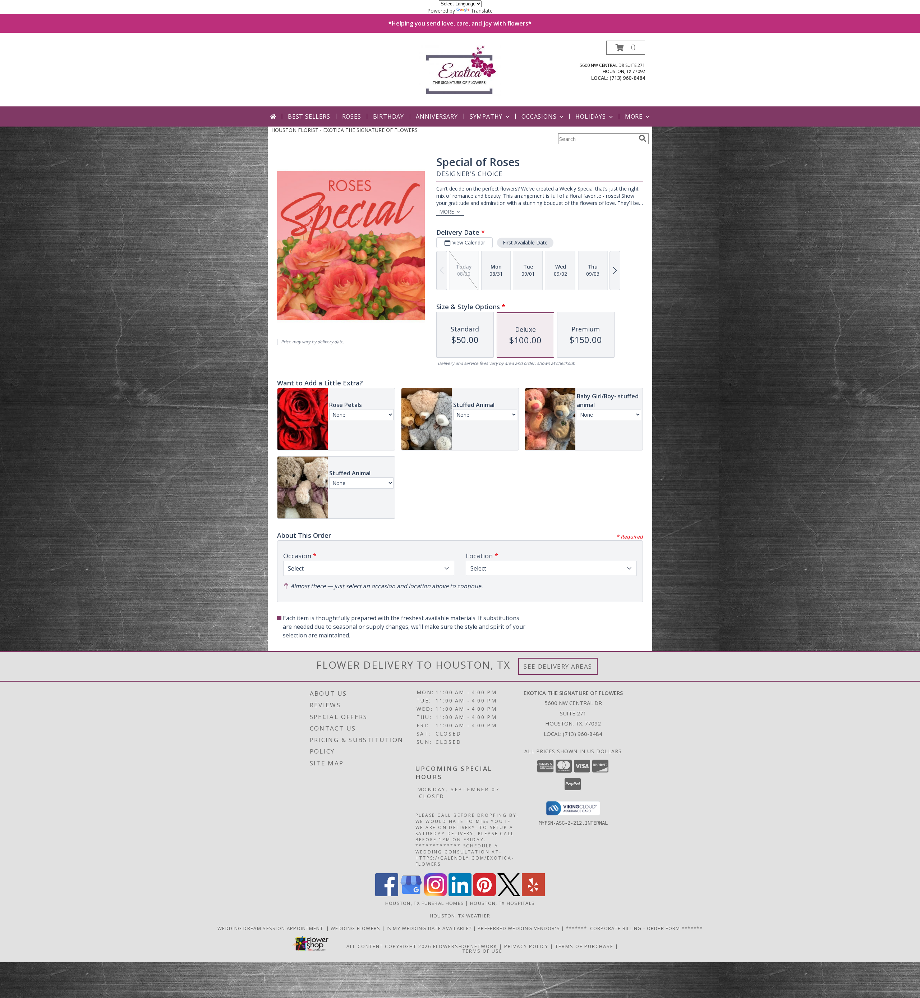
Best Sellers (309, 116)
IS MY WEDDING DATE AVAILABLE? (430, 928)
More (634, 116)
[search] (642, 138)
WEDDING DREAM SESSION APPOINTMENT (271, 928)
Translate (482, 10)
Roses (351, 116)
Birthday (388, 116)
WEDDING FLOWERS (356, 928)
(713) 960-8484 (627, 77)
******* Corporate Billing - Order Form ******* (634, 928)
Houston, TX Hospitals (502, 903)
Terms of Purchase (584, 946)
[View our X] (508, 894)
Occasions (538, 116)
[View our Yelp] (533, 894)
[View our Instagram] (435, 894)
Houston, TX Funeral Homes (424, 903)
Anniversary (437, 116)
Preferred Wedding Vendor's (519, 928)
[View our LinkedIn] (460, 894)
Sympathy (486, 116)
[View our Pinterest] (484, 894)
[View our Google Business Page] (411, 894)
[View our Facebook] (386, 894)
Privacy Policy (526, 946)
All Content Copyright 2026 (388, 946)
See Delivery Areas (558, 666)
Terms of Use (482, 951)
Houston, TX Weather (460, 915)
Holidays (590, 116)
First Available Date (525, 242)
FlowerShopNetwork (465, 946)
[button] (625, 48)
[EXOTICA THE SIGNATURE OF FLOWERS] (460, 73)
